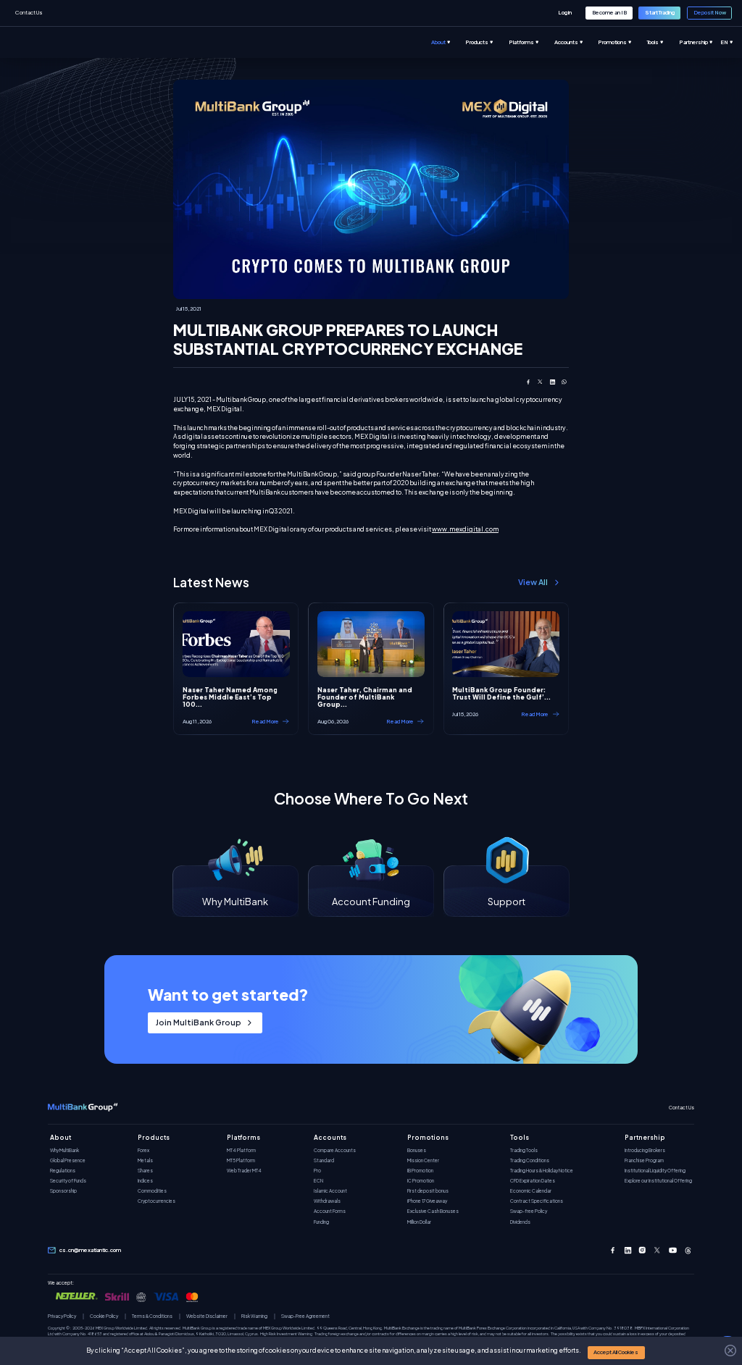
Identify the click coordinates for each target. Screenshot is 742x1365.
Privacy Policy (62, 1316)
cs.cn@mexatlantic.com (90, 1250)
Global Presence (68, 1160)
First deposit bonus (428, 1190)
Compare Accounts (335, 1150)
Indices (145, 1180)
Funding (321, 1222)
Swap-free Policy (528, 1211)
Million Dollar (419, 1222)
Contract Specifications (536, 1201)
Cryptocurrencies (156, 1201)
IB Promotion (420, 1170)
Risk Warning (254, 1316)
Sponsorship (63, 1190)
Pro (317, 1170)
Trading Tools (524, 1150)
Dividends (520, 1222)
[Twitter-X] (657, 1250)
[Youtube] (673, 1250)
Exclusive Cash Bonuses (433, 1211)
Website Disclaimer (207, 1316)
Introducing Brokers (645, 1150)
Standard (324, 1160)
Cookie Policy (104, 1316)
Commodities (152, 1190)
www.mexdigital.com (465, 529)
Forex (143, 1150)
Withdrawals (327, 1201)
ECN (318, 1180)
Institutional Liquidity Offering (655, 1170)
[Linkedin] (628, 1250)
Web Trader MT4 (244, 1170)
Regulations (62, 1170)
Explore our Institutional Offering (658, 1180)
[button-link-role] (565, 13)
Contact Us (29, 12)
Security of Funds (68, 1180)
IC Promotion (420, 1180)
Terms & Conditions (152, 1316)
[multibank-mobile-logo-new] (82, 1108)
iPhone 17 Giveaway (427, 1201)
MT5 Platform (241, 1160)
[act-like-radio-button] (448, 42)
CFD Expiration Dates (532, 1180)
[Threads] (688, 1250)
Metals (145, 1160)
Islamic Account (330, 1190)
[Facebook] (612, 1250)
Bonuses (416, 1150)
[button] (616, 1352)
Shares (145, 1170)
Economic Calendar (530, 1190)
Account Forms (330, 1211)
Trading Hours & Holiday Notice (541, 1170)
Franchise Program (644, 1160)
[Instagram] (642, 1250)
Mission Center (423, 1160)
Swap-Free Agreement (305, 1316)
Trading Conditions (529, 1160)
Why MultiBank (64, 1150)
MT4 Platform (241, 1150)
